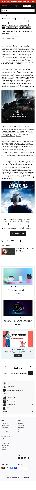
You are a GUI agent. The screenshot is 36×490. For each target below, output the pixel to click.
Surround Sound (12, 27)
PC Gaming (23, 25)
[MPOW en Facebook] (19, 458)
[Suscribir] (30, 373)
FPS (27, 21)
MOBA (4, 25)
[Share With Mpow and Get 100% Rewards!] (8, 251)
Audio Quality (6, 21)
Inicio (2, 15)
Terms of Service (5, 434)
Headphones (25, 23)
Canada (3, 449)
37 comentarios (5, 37)
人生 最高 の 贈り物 (5, 436)
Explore (18, 293)
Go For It (18, 355)
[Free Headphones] (18, 339)
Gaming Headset (14, 23)
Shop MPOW (21, 423)
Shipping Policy (5, 432)
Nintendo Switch (13, 25)
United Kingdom (5, 443)
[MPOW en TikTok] (28, 458)
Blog (7, 15)
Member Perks (21, 425)
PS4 (30, 25)
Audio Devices (21, 18)
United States (5, 441)
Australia (3, 447)
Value (21, 27)
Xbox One (28, 27)
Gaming (4, 23)
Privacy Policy (4, 427)
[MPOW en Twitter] (25, 458)
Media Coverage (5, 425)
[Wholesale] (18, 308)
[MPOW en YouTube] (22, 458)
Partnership (21, 427)
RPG (3, 27)
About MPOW (4, 423)
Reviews (20, 429)
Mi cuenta (20, 434)
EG (34, 177)
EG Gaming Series (18, 21)
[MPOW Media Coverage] (18, 276)
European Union (5, 445)
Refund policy (4, 429)
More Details (18, 324)
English (27, 5)
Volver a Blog (19, 233)
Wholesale (21, 432)
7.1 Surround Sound (8, 18)
